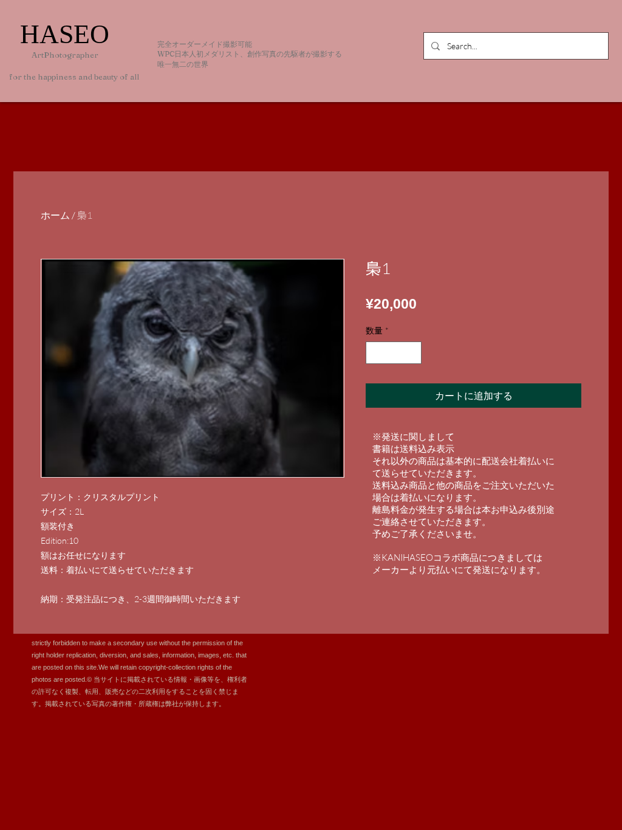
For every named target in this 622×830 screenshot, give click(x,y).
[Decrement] (375, 352)
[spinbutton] (394, 352)
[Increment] (412, 352)
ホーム (55, 215)
